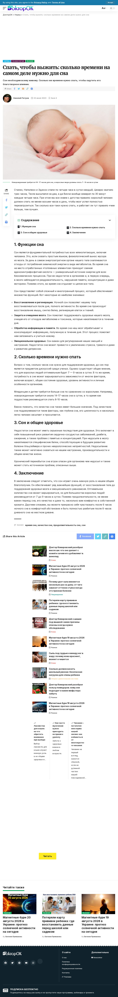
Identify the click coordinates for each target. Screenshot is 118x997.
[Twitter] (12, 962)
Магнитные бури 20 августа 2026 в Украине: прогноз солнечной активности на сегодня (67, 569)
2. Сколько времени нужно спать (87, 227)
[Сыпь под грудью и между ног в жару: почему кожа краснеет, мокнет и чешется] (39, 657)
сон (83, 525)
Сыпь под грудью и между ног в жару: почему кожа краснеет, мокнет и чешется (66, 656)
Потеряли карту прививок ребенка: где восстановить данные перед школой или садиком (58, 924)
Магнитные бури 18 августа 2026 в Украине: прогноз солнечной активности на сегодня (66, 706)
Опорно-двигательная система (64, 679)
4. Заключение (78, 232)
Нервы (7, 61)
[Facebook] (5, 962)
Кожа (53, 560)
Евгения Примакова (13, 937)
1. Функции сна (28, 226)
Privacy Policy (40, 2)
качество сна (45, 525)
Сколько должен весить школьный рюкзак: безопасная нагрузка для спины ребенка (65, 672)
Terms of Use (58, 2)
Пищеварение (57, 595)
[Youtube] (26, 962)
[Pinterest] (19, 962)
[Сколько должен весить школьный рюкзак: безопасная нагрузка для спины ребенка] (39, 672)
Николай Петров (21, 98)
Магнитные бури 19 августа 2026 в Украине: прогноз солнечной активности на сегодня (66, 640)
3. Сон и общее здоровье (34, 232)
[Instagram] (33, 962)
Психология (18, 61)
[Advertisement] (59, 38)
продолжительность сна (66, 525)
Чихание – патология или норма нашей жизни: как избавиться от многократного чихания (77, 734)
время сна (31, 525)
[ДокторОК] (20, 8)
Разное (30, 61)
